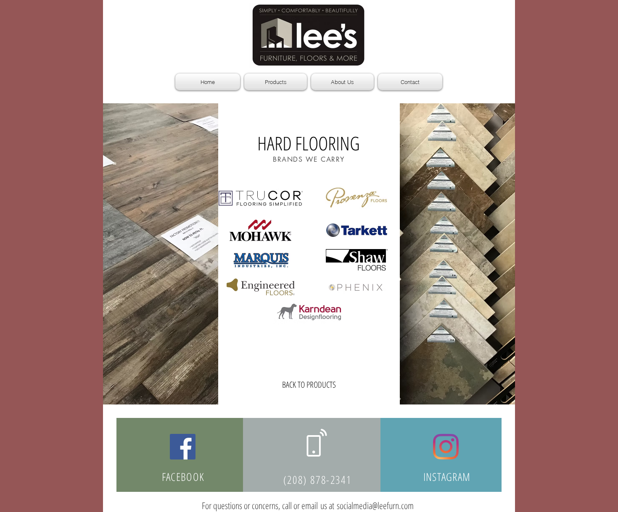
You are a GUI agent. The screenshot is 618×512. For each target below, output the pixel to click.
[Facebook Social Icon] (182, 446)
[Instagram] (446, 446)
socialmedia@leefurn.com (375, 505)
